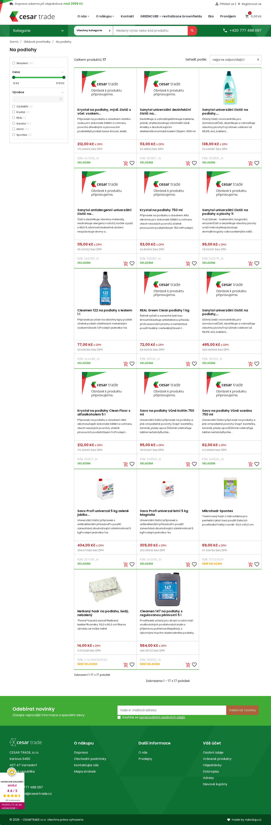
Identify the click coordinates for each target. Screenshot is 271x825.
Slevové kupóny (215, 784)
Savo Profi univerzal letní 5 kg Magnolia (164, 513)
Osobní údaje (213, 752)
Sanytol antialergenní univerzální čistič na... (104, 212)
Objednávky (212, 765)
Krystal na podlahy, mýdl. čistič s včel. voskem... (104, 111)
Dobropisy (211, 771)
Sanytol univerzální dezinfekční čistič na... (165, 111)
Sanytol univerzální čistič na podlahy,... (225, 111)
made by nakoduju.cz (244, 820)
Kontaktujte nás (86, 765)
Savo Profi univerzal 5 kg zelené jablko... (103, 513)
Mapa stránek (85, 771)
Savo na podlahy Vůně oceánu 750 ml (227, 412)
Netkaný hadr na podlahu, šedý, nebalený (103, 613)
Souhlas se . (153, 717)
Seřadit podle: (196, 59)
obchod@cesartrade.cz (33, 793)
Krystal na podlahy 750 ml (161, 210)
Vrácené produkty (217, 759)
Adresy (208, 778)
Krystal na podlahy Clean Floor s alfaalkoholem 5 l (103, 412)
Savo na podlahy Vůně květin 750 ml (167, 412)
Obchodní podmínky (90, 759)
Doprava (81, 752)
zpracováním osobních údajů (162, 717)
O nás (142, 752)
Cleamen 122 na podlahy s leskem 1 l (104, 312)
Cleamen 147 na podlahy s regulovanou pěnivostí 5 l (161, 613)
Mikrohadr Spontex (217, 511)
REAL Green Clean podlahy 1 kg (164, 310)
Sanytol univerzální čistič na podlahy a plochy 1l (225, 212)
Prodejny (145, 759)
